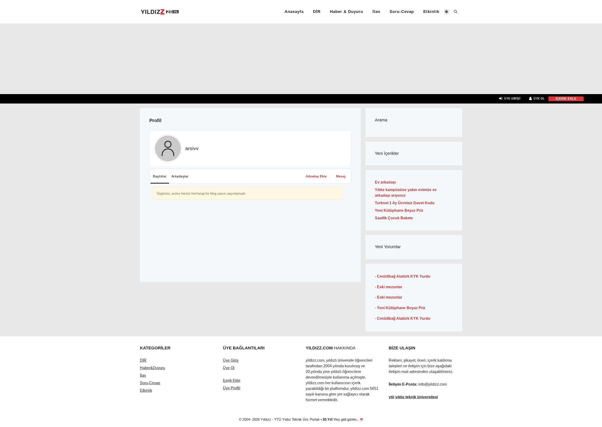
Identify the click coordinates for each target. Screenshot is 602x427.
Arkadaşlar (180, 176)
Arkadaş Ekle (316, 176)
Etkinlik (431, 11)
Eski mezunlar (389, 287)
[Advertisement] (301, 59)
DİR (317, 11)
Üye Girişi (512, 98)
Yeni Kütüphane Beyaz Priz (399, 210)
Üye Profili (231, 388)
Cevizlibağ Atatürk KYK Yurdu (403, 276)
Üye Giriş (230, 360)
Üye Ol (539, 98)
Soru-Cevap (402, 11)
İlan (376, 11)
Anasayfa (294, 11)
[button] (455, 12)
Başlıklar (160, 176)
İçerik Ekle (231, 381)
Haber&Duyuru (152, 368)
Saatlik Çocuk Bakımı (394, 218)
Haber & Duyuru (346, 11)
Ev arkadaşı (385, 182)
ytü (391, 397)
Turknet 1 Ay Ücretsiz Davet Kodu (405, 203)
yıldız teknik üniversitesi (416, 397)
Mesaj (340, 176)
